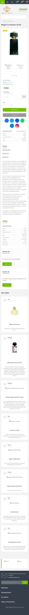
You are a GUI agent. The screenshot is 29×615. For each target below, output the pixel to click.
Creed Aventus (14, 512)
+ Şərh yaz (7, 264)
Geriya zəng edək (23, 10)
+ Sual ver (7, 285)
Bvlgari (8, 80)
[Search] (25, 17)
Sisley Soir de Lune (14, 324)
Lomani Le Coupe (14, 430)
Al (24, 97)
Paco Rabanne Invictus (14, 542)
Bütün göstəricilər (21, 131)
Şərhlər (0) (5, 153)
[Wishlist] (22, 75)
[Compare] (26, 75)
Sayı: (4, 102)
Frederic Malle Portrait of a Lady (14, 397)
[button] (12, 2)
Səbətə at (14, 110)
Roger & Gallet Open (14, 459)
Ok (25, 582)
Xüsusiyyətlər (6, 150)
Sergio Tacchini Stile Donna (14, 486)
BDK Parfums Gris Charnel (14, 362)
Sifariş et (14, 115)
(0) (16, 75)
